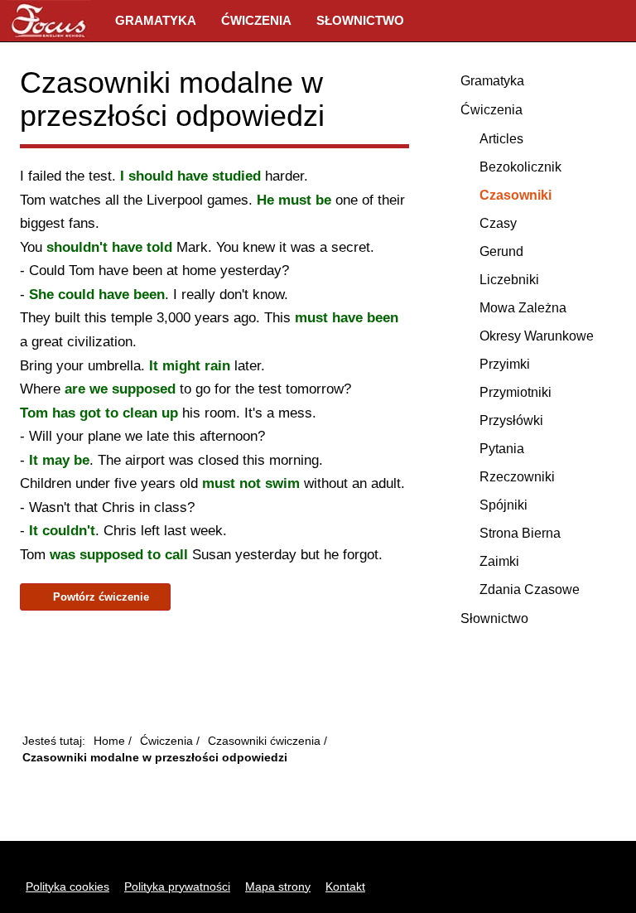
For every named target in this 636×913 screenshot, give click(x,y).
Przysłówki (511, 420)
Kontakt (345, 886)
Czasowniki (515, 195)
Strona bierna (520, 533)
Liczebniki (509, 280)
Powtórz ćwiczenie (99, 597)
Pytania (501, 449)
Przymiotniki (515, 392)
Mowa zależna (522, 308)
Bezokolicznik (520, 167)
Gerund (501, 251)
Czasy (498, 223)
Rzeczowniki (517, 477)
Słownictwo (360, 20)
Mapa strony (278, 886)
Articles (501, 139)
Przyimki (504, 364)
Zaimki (499, 561)
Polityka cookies (67, 886)
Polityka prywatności (177, 886)
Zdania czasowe (529, 589)
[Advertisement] (214, 672)
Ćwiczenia (256, 20)
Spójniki (503, 505)
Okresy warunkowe (536, 336)
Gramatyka (155, 20)
